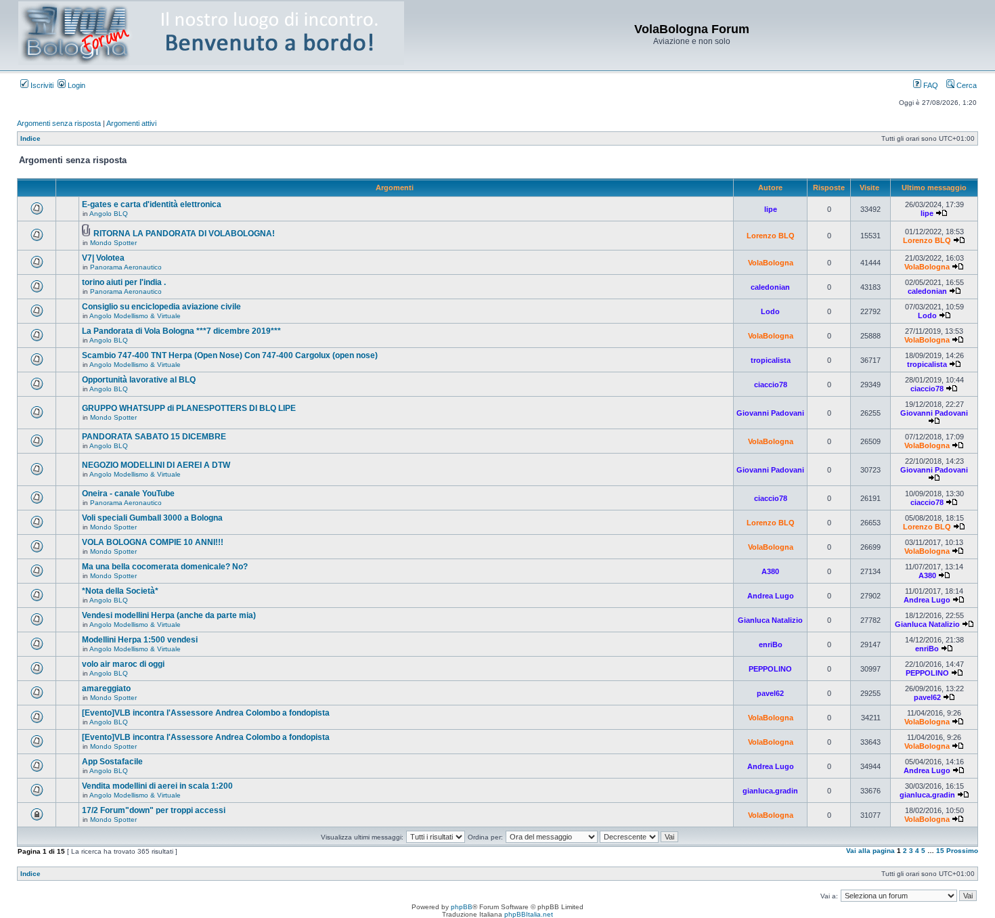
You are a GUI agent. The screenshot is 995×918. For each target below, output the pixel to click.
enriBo (770, 644)
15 (940, 850)
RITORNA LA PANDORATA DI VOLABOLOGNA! (184, 233)
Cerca (965, 85)
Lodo (770, 311)
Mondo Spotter (113, 242)
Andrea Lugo (770, 596)
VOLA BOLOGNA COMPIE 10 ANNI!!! (152, 542)
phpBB (461, 907)
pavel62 (770, 693)
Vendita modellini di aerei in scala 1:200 (157, 786)
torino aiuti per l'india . (124, 282)
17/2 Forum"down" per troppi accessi (153, 810)
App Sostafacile (112, 761)
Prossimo (962, 850)
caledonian (770, 287)
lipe (770, 209)
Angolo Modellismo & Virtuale (135, 316)
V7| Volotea (103, 258)
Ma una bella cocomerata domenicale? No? (165, 566)
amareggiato (106, 688)
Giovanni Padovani (770, 413)
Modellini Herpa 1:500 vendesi (140, 639)
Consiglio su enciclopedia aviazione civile (161, 306)
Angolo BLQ (108, 213)
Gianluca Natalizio (770, 620)
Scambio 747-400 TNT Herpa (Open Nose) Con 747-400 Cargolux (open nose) (230, 355)
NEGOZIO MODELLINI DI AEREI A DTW (156, 465)
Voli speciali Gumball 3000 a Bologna (152, 518)
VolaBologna (770, 263)
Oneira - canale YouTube (128, 493)
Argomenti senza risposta (59, 123)
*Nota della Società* (120, 591)
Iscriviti (40, 85)
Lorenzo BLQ (771, 236)
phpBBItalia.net (528, 914)
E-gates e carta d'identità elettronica (151, 204)
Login (75, 85)
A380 (770, 571)
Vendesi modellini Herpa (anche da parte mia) (169, 615)
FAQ (929, 85)
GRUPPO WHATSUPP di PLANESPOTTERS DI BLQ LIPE (189, 408)
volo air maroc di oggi (123, 664)
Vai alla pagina (870, 850)
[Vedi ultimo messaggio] (941, 213)
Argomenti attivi (131, 123)
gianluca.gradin (770, 791)
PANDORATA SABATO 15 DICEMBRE (154, 436)
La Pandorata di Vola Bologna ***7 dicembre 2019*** (181, 331)
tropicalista (771, 360)
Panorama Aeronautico (126, 267)
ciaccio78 (770, 384)
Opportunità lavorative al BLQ (139, 380)
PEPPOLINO (770, 669)
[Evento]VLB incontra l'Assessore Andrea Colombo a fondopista (206, 713)
